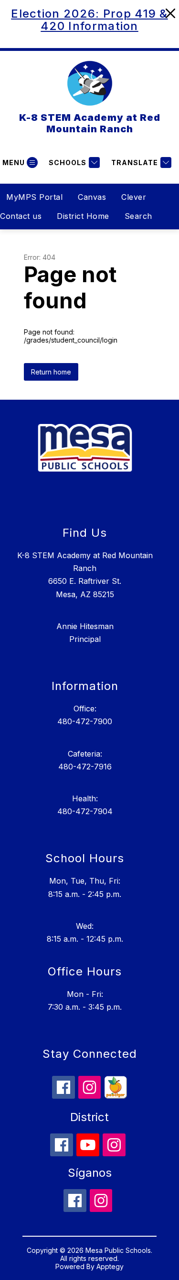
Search (138, 216)
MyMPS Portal (34, 197)
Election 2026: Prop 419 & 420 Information (89, 20)
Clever (133, 197)
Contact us (21, 216)
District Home (83, 216)
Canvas (92, 197)
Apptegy (110, 1266)
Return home (51, 372)
